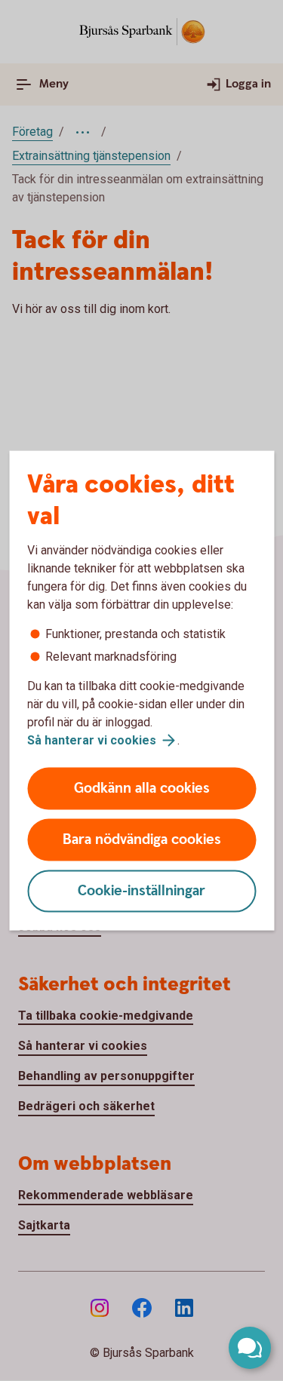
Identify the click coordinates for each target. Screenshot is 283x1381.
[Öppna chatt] (250, 1348)
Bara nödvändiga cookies (142, 839)
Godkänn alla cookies (142, 788)
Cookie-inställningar (141, 891)
